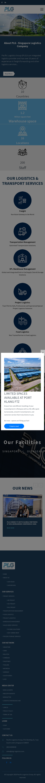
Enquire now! (14, 426)
